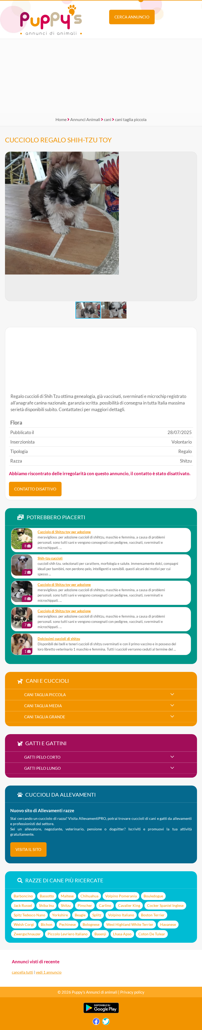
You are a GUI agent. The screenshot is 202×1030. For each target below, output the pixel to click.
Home (61, 119)
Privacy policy (132, 992)
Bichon (46, 924)
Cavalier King (129, 905)
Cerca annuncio (131, 17)
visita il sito (28, 849)
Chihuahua (89, 896)
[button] (193, 226)
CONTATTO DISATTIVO (35, 489)
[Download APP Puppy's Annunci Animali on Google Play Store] (101, 1012)
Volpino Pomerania (121, 896)
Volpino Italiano (121, 915)
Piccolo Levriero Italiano (68, 934)
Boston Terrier (153, 915)
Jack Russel (23, 905)
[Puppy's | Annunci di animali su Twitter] (105, 1023)
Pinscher (85, 905)
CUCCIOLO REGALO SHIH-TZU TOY (58, 140)
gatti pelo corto (42, 757)
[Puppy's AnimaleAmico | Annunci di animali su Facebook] (96, 1023)
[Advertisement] (101, 76)
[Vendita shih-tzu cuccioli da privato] (21, 565)
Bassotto (47, 896)
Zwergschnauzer (27, 934)
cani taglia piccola (131, 119)
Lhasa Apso (122, 934)
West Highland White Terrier (129, 924)
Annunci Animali (85, 119)
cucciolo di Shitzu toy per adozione (64, 532)
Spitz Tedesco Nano (29, 915)
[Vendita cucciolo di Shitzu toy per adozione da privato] (21, 538)
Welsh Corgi (24, 924)
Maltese (67, 896)
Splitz (96, 915)
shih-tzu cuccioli (50, 558)
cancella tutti (22, 972)
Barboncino (23, 896)
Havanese (168, 924)
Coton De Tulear (151, 934)
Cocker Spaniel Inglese (165, 905)
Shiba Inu (46, 905)
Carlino (105, 905)
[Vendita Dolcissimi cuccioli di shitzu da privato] (21, 644)
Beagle (80, 915)
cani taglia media (43, 705)
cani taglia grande (44, 716)
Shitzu (66, 905)
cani (107, 119)
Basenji (100, 934)
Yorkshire (60, 915)
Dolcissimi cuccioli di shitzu (59, 639)
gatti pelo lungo (42, 768)
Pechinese (67, 924)
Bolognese (91, 924)
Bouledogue (153, 896)
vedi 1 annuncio (49, 972)
